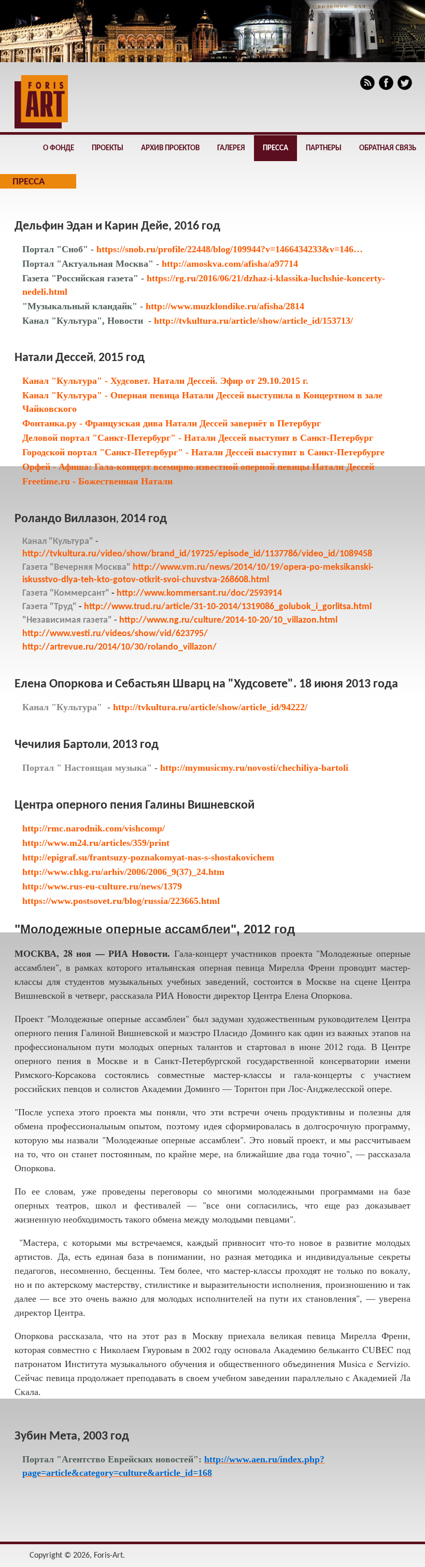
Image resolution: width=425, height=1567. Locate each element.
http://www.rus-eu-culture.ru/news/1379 (102, 886)
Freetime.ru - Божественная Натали (97, 481)
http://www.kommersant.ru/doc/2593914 (199, 593)
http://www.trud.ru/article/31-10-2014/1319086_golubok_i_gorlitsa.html (228, 607)
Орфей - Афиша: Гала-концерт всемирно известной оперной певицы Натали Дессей (198, 467)
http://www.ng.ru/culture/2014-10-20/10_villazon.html (228, 620)
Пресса (275, 148)
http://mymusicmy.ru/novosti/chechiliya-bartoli (254, 768)
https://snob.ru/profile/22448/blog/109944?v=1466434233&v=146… (229, 249)
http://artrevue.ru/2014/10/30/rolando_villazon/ (119, 647)
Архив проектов (170, 148)
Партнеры (324, 148)
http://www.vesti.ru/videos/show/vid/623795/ (115, 634)
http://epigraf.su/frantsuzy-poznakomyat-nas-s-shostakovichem (148, 857)
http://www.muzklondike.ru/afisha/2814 (223, 306)
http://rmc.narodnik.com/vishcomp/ (93, 828)
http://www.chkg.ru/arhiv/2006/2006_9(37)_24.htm (123, 872)
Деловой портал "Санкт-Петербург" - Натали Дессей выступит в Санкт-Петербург (197, 438)
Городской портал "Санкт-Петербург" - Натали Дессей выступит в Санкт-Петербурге (203, 452)
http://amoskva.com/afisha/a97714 (228, 263)
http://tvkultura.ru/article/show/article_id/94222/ (210, 707)
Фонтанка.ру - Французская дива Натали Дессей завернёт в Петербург (171, 423)
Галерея (231, 148)
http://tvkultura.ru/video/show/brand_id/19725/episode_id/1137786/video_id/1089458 (197, 554)
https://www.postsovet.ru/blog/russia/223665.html (121, 901)
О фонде (58, 148)
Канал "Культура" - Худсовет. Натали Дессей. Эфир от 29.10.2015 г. (165, 381)
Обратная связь (387, 148)
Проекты (107, 148)
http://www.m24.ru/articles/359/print (95, 843)
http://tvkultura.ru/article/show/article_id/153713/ (253, 320)
